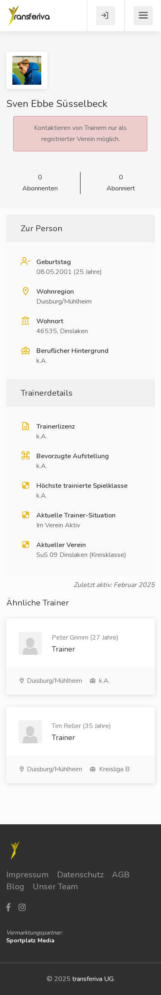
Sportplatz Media (30, 940)
